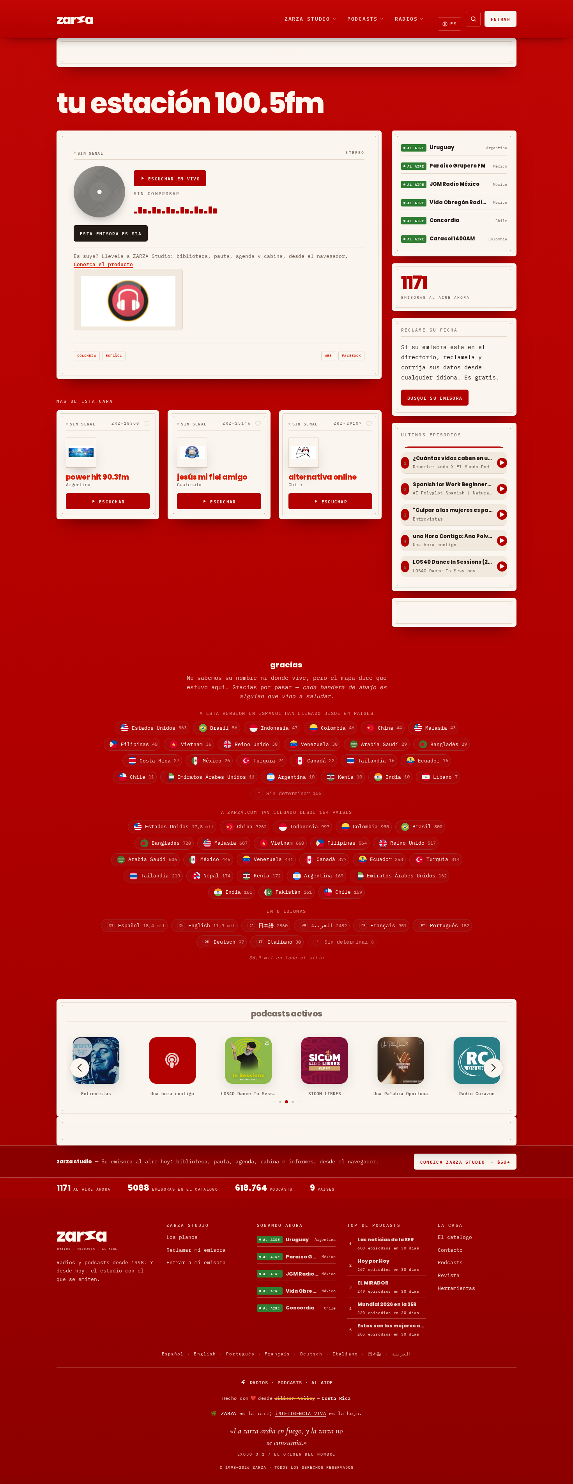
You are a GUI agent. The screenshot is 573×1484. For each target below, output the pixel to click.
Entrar (500, 19)
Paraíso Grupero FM (457, 165)
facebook (351, 355)
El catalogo (455, 1237)
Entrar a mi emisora (196, 1262)
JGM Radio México (454, 184)
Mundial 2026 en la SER (387, 1304)
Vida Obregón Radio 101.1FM (460, 202)
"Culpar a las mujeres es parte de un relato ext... (453, 510)
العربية (401, 1354)
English (205, 1354)
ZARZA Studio (307, 18)
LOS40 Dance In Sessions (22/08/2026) (453, 562)
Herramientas (456, 1288)
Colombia (86, 355)
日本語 (375, 1354)
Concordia (445, 220)
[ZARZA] (81, 19)
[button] (274, 1102)
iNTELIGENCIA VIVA (300, 1413)
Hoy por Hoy (373, 1261)
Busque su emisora (434, 397)
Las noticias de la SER (385, 1239)
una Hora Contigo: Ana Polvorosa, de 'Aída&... (453, 536)
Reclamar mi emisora (196, 1250)
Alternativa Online (322, 477)
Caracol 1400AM (452, 238)
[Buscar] (473, 19)
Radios (406, 18)
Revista (449, 1275)
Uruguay (442, 147)
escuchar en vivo (174, 178)
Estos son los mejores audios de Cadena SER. (391, 1325)
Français (277, 1354)
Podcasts (362, 18)
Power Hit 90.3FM (97, 477)
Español (114, 355)
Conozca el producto (103, 264)
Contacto (450, 1250)
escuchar (112, 501)
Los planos (182, 1237)
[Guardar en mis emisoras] (146, 423)
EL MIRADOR (373, 1282)
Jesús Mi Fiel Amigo (212, 477)
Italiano (345, 1354)
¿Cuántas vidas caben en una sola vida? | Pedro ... (453, 458)
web (328, 355)
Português (240, 1354)
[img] (286, 1398)
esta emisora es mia (110, 233)
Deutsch (311, 1354)
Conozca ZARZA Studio (465, 1161)
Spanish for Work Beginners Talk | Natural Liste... (453, 484)
